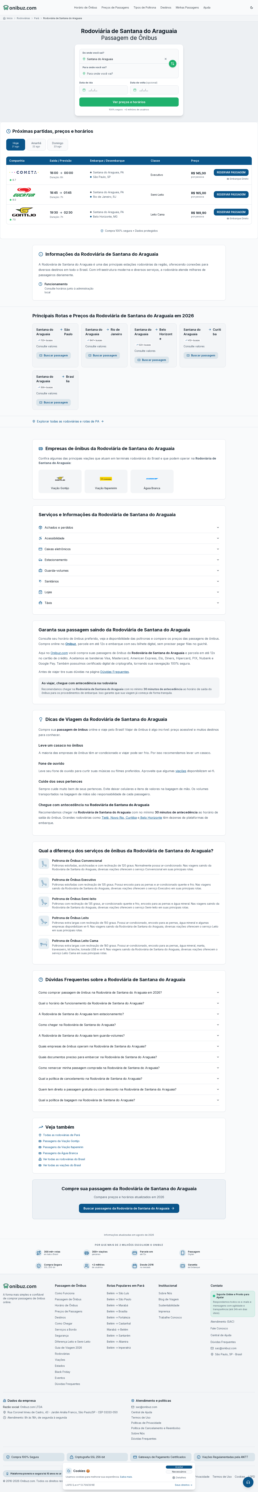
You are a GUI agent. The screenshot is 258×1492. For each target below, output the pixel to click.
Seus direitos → (183, 1485)
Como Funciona (64, 1293)
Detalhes (181, 1477)
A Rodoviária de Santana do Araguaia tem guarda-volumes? (82, 1035)
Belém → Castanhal (119, 1323)
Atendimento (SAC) (222, 1321)
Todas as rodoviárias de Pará (61, 1135)
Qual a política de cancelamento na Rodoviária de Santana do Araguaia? (90, 1078)
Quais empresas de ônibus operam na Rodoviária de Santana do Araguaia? (92, 1046)
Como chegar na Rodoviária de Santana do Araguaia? (77, 1025)
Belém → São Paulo (119, 1299)
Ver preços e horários (129, 102)
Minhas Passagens (187, 7)
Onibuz (70, 644)
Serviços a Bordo (66, 1329)
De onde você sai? (93, 52)
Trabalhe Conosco (170, 1317)
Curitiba (131, 817)
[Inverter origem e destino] (172, 63)
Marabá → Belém (117, 1329)
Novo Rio (117, 817)
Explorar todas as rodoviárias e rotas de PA (68, 421)
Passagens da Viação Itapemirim (63, 1147)
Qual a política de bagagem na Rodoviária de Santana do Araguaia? (87, 1100)
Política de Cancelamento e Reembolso (155, 1428)
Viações (60, 1359)
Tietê (105, 817)
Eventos (60, 1377)
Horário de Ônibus (85, 7)
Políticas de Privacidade (146, 1422)
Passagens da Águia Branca (60, 1153)
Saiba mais (126, 1476)
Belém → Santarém (118, 1335)
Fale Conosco (219, 1328)
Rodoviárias (23, 18)
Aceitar (179, 1467)
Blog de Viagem (169, 1299)
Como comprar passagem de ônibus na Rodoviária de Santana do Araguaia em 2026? (100, 992)
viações (180, 771)
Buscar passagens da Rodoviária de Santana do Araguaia (126, 1208)
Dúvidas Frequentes (114, 672)
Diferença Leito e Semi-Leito (72, 1341)
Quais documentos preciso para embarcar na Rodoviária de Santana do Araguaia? (98, 1057)
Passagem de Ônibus (68, 1299)
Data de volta (143, 82)
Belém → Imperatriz (119, 1347)
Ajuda (206, 7)
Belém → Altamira (117, 1341)
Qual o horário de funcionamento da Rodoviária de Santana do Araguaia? (91, 1003)
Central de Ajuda (221, 1335)
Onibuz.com (59, 653)
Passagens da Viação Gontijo (61, 1141)
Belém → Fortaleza (118, 1317)
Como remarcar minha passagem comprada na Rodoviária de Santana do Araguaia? (99, 1068)
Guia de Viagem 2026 (68, 1347)
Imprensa (164, 1311)
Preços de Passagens (115, 7)
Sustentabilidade (169, 1305)
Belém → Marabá (117, 1305)
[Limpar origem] (165, 59)
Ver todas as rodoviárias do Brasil (64, 1159)
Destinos (166, 7)
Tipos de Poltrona (145, 7)
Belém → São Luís (118, 1293)
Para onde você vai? (95, 67)
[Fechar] (191, 1466)
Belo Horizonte (150, 817)
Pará (36, 18)
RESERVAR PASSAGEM (231, 172)
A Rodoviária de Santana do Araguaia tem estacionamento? (81, 1014)
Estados (60, 1365)
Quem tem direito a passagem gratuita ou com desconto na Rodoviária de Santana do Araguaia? (107, 1089)
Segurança (62, 1335)
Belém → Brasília (117, 1311)
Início (10, 18)
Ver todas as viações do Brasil (62, 1165)
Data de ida (86, 82)
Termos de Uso (141, 1417)
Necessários (179, 1471)
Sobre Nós (165, 1293)
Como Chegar (63, 1323)
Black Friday (62, 1371)
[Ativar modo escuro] (251, 7)
